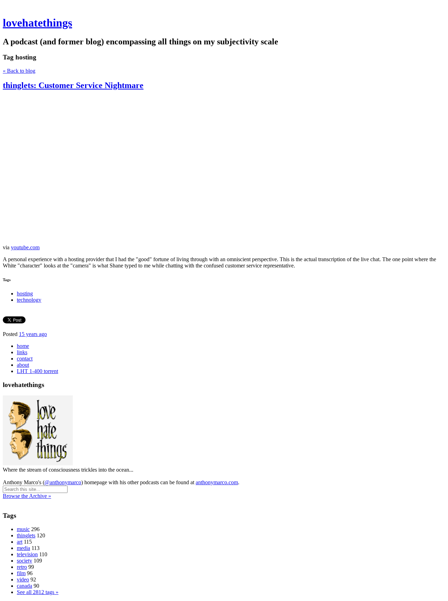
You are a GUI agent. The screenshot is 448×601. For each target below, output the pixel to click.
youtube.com (25, 247)
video (23, 579)
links (22, 352)
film (21, 573)
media (23, 548)
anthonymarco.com (217, 482)
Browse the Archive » (27, 496)
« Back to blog (19, 71)
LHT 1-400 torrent (37, 371)
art (19, 542)
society (24, 561)
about (23, 365)
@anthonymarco (62, 482)
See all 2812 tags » (37, 592)
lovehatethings (37, 22)
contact (25, 359)
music (23, 529)
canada (24, 586)
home (23, 346)
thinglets (26, 535)
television (27, 554)
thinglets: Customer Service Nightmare (73, 85)
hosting (25, 293)
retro (22, 567)
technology (29, 300)
